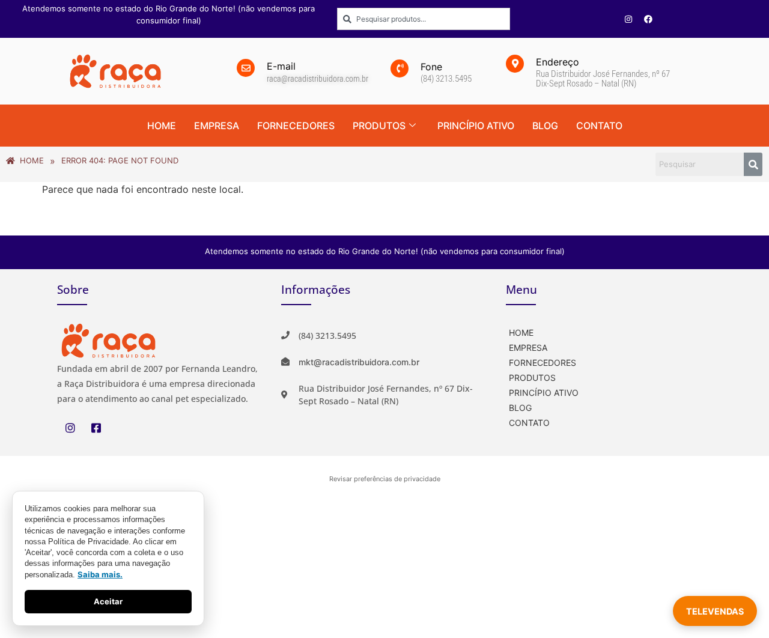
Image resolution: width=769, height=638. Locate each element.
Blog (545, 126)
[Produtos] (609, 376)
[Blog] (609, 406)
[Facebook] (648, 19)
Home (161, 126)
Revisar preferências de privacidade (384, 479)
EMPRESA (216, 126)
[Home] (609, 331)
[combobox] (423, 19)
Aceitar (108, 601)
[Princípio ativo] (609, 391)
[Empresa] (609, 346)
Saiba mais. (100, 574)
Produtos (379, 126)
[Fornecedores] (609, 361)
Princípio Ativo (475, 126)
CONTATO (599, 126)
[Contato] (609, 421)
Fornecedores (296, 126)
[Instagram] (628, 19)
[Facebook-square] (96, 428)
